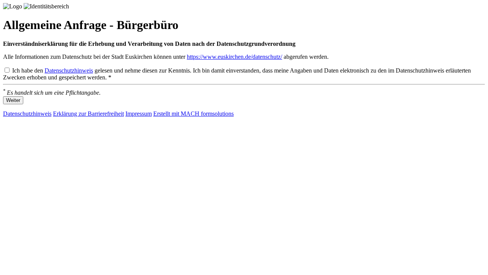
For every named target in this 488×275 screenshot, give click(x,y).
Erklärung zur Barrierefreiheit (88, 113)
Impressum (138, 113)
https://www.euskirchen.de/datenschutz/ (234, 56)
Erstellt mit (193, 113)
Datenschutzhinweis (69, 70)
